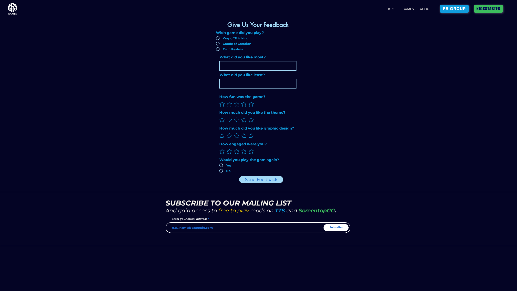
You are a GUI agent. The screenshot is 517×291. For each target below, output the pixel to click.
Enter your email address (189, 219)
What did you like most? (243, 57)
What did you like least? (242, 75)
